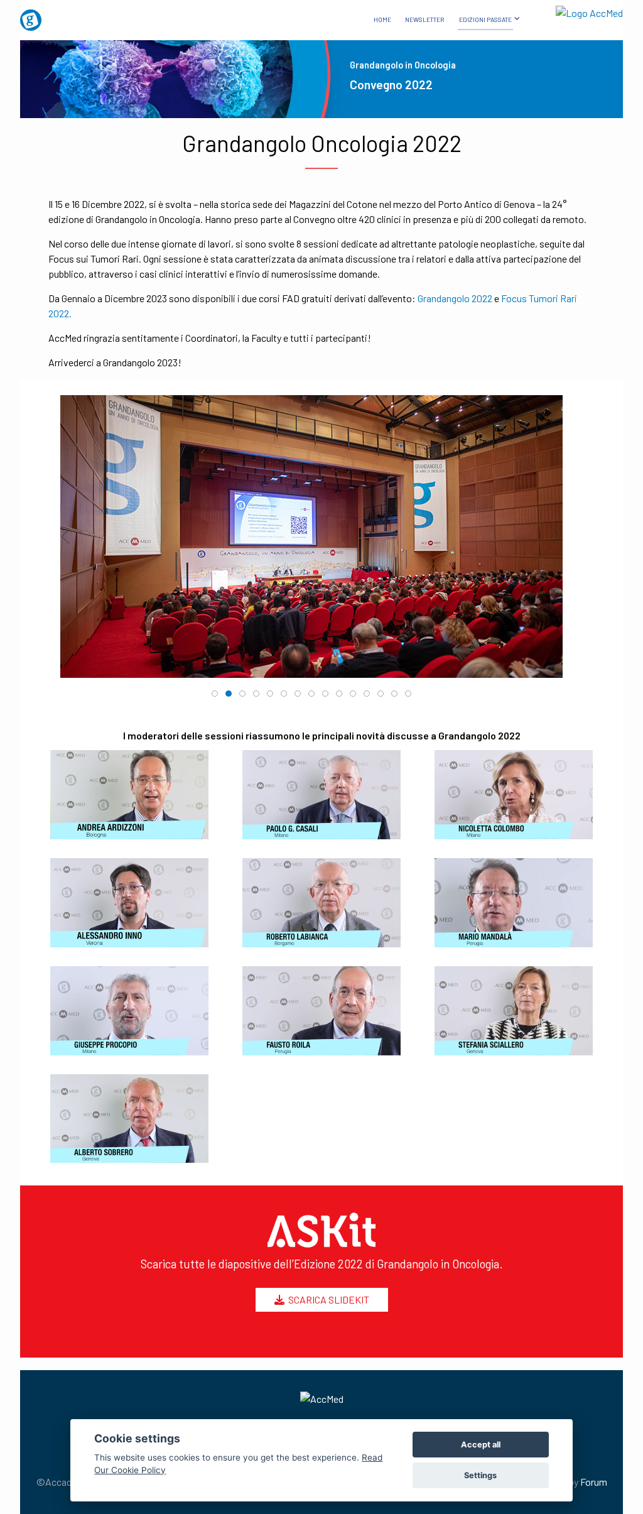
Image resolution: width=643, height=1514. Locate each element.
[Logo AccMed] (577, 10)
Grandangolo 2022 (455, 298)
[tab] (215, 693)
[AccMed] (321, 1398)
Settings (480, 1475)
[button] (65, 536)
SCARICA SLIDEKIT (326, 1299)
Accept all (480, 1444)
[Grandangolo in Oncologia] (65, 15)
